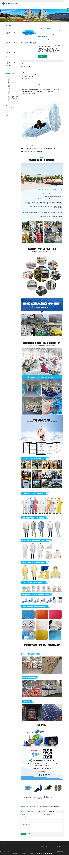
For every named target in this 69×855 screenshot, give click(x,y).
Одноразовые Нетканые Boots (10, 43)
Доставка (27, 844)
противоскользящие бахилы (55, 806)
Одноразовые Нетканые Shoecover (10, 39)
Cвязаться (2, 843)
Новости (27, 848)
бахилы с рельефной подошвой (45, 806)
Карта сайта (27, 851)
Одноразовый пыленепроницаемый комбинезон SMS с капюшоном (15, 79)
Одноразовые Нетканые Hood (10, 49)
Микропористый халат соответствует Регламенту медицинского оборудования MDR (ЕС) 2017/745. (15, 97)
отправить (23, 833)
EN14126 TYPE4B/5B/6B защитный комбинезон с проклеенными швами (14, 91)
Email (43, 56)
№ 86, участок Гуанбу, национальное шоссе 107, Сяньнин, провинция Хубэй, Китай (13, 846)
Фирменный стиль (44, 846)
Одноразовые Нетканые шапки (10, 46)
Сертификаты (28, 849)
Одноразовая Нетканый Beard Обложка (10, 56)
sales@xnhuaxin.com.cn (12, 112)
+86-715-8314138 (11, 110)
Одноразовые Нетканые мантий (10, 36)
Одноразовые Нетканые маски (10, 53)
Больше (14, 81)
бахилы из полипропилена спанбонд (32, 806)
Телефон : (1, 849)
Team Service (28, 846)
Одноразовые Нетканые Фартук (10, 63)
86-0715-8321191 (6, 851)
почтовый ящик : (3, 848)
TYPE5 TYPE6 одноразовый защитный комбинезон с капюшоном (14, 85)
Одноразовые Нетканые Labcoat (10, 33)
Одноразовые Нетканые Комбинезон (10, 29)
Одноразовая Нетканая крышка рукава (10, 59)
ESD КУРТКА (9, 65)
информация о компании (45, 844)
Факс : (1, 851)
